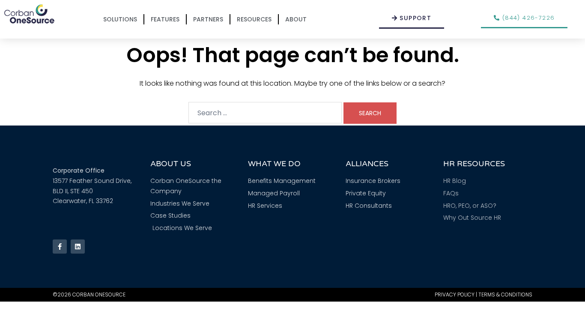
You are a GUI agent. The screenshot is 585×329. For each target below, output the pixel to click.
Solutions (120, 19)
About (296, 19)
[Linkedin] (78, 246)
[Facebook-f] (60, 246)
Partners (208, 19)
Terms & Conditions (505, 294)
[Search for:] (265, 112)
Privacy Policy (455, 294)
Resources (254, 19)
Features (165, 19)
